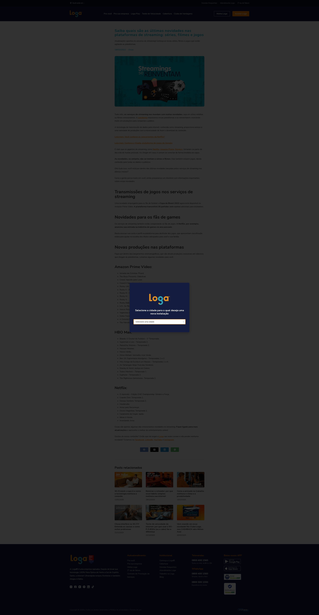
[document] (159, 307)
